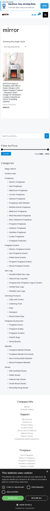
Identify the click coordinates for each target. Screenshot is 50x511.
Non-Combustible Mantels (20, 358)
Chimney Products (13, 295)
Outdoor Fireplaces (17, 228)
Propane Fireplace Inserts (20, 261)
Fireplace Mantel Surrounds (21, 354)
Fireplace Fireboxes (17, 240)
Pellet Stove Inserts (17, 257)
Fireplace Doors (16, 324)
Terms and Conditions (27, 430)
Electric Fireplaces (17, 182)
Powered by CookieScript (25, 508)
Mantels (8, 346)
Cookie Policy (27, 427)
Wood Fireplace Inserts (19, 266)
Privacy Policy (27, 425)
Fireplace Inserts (12, 245)
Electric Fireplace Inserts (20, 249)
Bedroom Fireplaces (18, 211)
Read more (24, 482)
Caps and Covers (16, 299)
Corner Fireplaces (17, 194)
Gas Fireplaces (15, 186)
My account (27, 419)
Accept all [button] (13, 498)
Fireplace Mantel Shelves (20, 350)
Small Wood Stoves (17, 383)
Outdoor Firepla (27, 466)
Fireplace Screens (16, 333)
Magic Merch (10, 168)
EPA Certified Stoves (18, 370)
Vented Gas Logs (16, 286)
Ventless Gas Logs (17, 291)
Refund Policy (27, 433)
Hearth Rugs (14, 337)
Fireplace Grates (16, 328)
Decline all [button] (36, 498)
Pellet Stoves (14, 375)
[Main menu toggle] (45, 14)
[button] (25, 504)
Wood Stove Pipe (16, 316)
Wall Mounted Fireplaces (20, 215)
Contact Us (27, 422)
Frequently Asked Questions (27, 439)
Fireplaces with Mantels (19, 203)
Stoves (7, 367)
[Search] (47, 135)
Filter (6, 154)
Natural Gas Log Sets (18, 278)
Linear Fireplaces (16, 236)
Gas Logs (9, 270)
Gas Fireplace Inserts (18, 253)
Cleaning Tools (15, 303)
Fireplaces (9, 178)
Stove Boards (15, 341)
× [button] (47, 472)
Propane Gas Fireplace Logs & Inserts (25, 282)
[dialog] (25, 490)
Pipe (11, 308)
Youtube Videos (27, 409)
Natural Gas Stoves (17, 379)
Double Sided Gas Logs (19, 274)
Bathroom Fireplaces (18, 190)
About (26, 406)
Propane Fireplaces (17, 223)
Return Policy (27, 436)
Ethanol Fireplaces (17, 198)
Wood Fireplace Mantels (19, 362)
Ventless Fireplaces (17, 232)
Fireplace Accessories (14, 321)
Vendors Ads (10, 173)
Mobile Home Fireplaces (20, 207)
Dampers (13, 312)
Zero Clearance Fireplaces (20, 219)
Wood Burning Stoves (18, 387)
